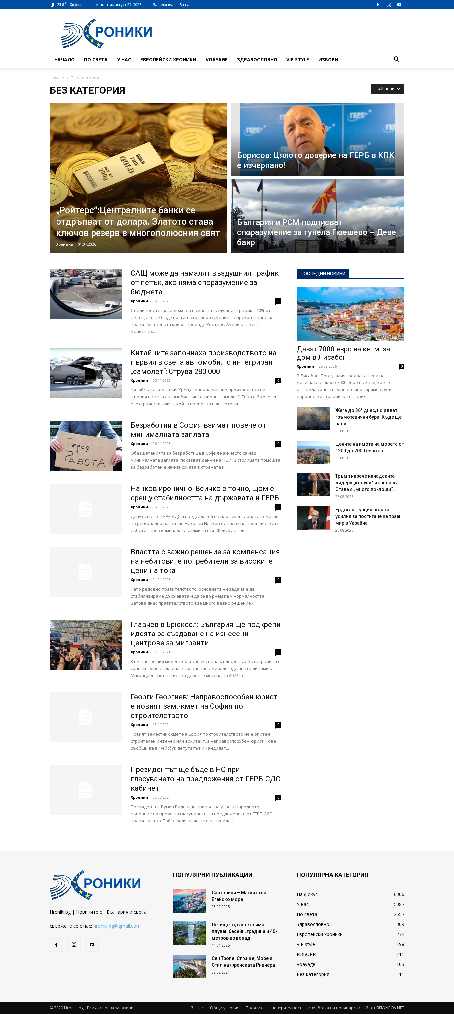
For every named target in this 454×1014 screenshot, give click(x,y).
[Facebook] (378, 4)
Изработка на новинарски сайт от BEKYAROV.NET (356, 1008)
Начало (64, 59)
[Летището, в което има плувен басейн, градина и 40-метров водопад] (189, 933)
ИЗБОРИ (328, 59)
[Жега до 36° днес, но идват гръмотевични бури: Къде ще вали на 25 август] (313, 418)
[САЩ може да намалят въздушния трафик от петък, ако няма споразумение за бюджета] (86, 294)
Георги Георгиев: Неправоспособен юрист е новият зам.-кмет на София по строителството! (204, 706)
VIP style (297, 59)
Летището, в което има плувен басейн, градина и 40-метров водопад (244, 931)
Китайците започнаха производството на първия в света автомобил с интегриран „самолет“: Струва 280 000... (204, 362)
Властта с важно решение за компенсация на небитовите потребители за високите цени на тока (205, 561)
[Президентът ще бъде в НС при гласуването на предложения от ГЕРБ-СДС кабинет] (86, 790)
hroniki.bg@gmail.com (117, 926)
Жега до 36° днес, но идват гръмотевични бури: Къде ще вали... (368, 417)
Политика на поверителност (273, 1008)
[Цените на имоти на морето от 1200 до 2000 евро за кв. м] (313, 452)
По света (96, 59)
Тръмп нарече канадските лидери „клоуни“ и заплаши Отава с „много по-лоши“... (366, 482)
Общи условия (224, 1008)
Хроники (64, 244)
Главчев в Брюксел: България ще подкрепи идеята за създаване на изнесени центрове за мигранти (206, 633)
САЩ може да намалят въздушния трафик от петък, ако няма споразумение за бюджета (205, 282)
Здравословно (257, 59)
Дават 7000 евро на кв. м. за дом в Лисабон (343, 353)
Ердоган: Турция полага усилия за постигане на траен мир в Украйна (368, 516)
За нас (185, 4)
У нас (124, 59)
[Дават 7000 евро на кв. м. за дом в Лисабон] (350, 314)
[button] (396, 60)
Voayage (217, 59)
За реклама (163, 4)
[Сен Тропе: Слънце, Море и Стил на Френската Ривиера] (189, 966)
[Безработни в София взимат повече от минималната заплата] (86, 446)
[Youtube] (399, 4)
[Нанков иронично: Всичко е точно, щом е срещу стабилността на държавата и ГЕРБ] (86, 509)
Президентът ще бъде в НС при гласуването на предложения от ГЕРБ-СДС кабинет (205, 778)
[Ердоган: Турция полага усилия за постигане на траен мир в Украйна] (313, 518)
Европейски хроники (168, 59)
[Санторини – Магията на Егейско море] (189, 901)
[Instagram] (389, 4)
